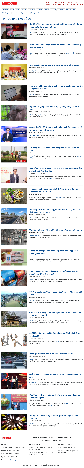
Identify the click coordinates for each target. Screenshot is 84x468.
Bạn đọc (53, 10)
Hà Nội (31, 279)
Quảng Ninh (32, 382)
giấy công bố (60, 197)
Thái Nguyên (32, 71)
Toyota (51, 405)
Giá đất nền (32, 156)
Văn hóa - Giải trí (71, 10)
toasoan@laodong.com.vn (12, 460)
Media (17, 10)
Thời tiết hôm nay (34, 235)
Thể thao (24, 10)
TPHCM (31, 32)
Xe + (27, 13)
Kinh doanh (32, 10)
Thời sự (46, 10)
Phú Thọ (66, 403)
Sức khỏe (15, 13)
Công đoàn (61, 10)
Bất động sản (6, 13)
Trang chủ (5, 10)
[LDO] (14, 31)
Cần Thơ (31, 53)
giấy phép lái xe (52, 261)
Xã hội (12, 10)
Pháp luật (39, 10)
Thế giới (22, 13)
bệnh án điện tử (69, 53)
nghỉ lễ (39, 115)
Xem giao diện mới (36, 13)
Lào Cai (31, 321)
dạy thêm (51, 178)
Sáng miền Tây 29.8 (34, 135)
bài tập (57, 341)
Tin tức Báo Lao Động (16, 18)
